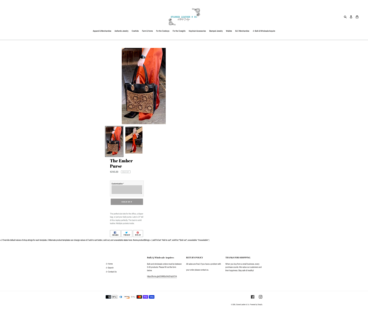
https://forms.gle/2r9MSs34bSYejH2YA (162, 276)
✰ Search (110, 267)
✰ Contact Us (111, 271)
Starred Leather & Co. (243, 304)
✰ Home (109, 263)
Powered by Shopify (256, 304)
